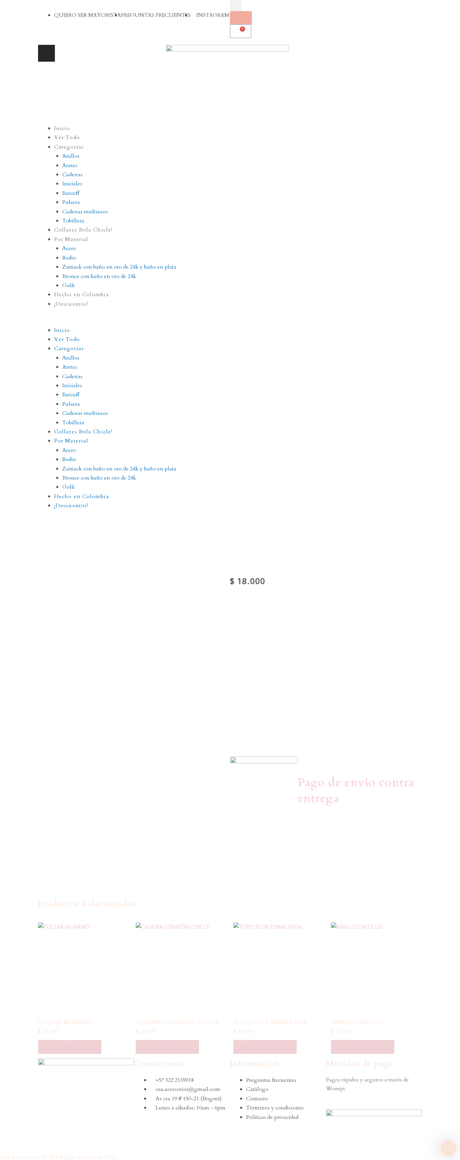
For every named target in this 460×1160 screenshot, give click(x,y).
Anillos (70, 156)
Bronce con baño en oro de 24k (99, 276)
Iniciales (72, 183)
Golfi (68, 285)
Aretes (69, 165)
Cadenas (72, 174)
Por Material (71, 239)
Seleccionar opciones (70, 1046)
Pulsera (71, 202)
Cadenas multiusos (85, 211)
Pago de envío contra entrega (356, 790)
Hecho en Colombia (81, 294)
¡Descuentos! (71, 304)
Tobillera (73, 220)
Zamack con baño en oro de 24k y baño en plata (119, 267)
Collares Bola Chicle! (83, 230)
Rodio (69, 258)
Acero (69, 248)
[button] (230, 320)
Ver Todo (67, 137)
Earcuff (70, 193)
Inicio (62, 128)
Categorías (69, 147)
